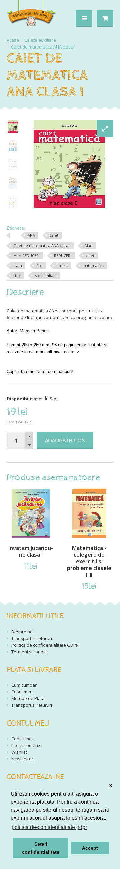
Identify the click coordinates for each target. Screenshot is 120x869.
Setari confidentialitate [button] (40, 848)
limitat (62, 265)
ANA (31, 235)
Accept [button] (90, 848)
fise (39, 265)
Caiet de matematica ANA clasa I (43, 47)
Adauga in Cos (65, 440)
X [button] (110, 785)
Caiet (53, 235)
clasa (17, 265)
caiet (90, 255)
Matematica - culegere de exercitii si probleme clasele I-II (89, 561)
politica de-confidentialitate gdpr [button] (49, 827)
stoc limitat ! (46, 275)
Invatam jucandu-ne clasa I (30, 551)
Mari (89, 245)
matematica (93, 265)
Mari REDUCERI (26, 255)
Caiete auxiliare (40, 40)
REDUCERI (62, 255)
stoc (17, 275)
